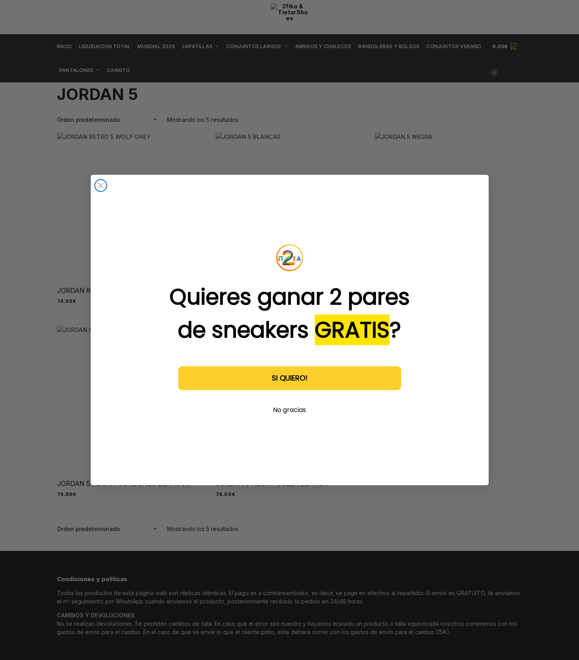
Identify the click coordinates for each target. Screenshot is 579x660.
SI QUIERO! (290, 378)
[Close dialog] (101, 185)
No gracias (289, 409)
